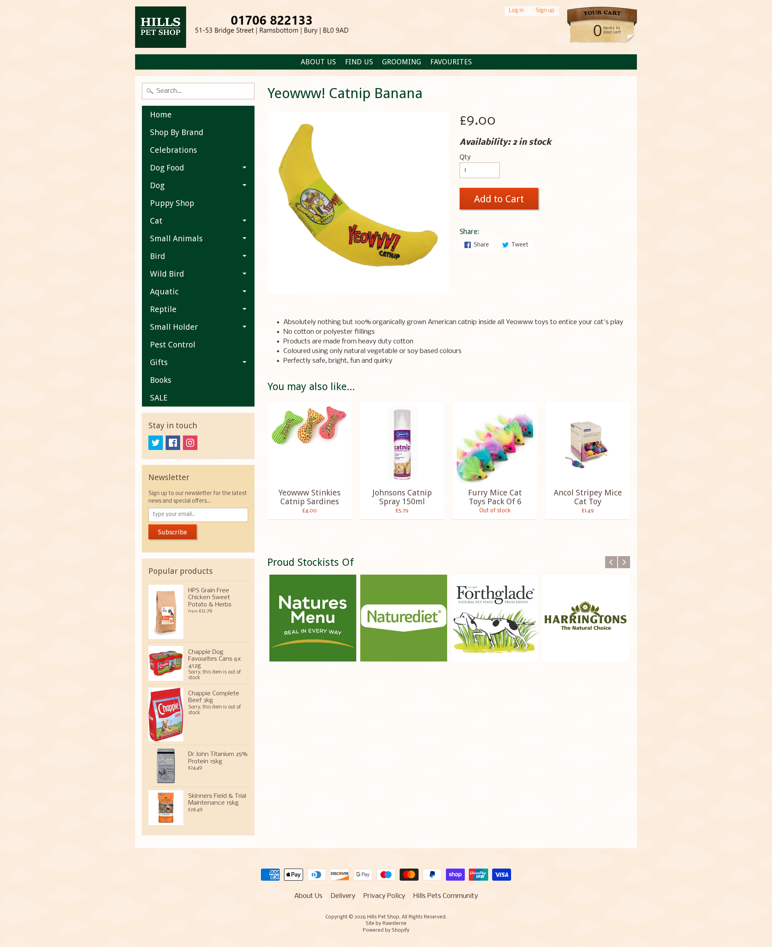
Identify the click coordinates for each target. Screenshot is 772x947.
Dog (157, 185)
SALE (159, 398)
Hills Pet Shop (383, 917)
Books (160, 380)
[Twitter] (155, 442)
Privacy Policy (384, 896)
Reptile (163, 309)
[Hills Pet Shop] (255, 27)
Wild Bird (167, 274)
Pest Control (172, 344)
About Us (308, 896)
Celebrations (173, 150)
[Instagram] (190, 442)
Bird (157, 256)
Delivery (343, 896)
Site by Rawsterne (386, 923)
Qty (465, 157)
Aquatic (164, 291)
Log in (516, 11)
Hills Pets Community (445, 896)
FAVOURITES (451, 62)
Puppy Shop (172, 203)
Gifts (159, 362)
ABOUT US (318, 62)
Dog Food (167, 168)
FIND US (359, 62)
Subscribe (172, 532)
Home (161, 114)
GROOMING (401, 62)
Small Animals (176, 238)
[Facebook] (173, 442)
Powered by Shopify (386, 930)
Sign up (545, 11)
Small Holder (174, 327)
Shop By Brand (176, 132)
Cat (156, 221)
